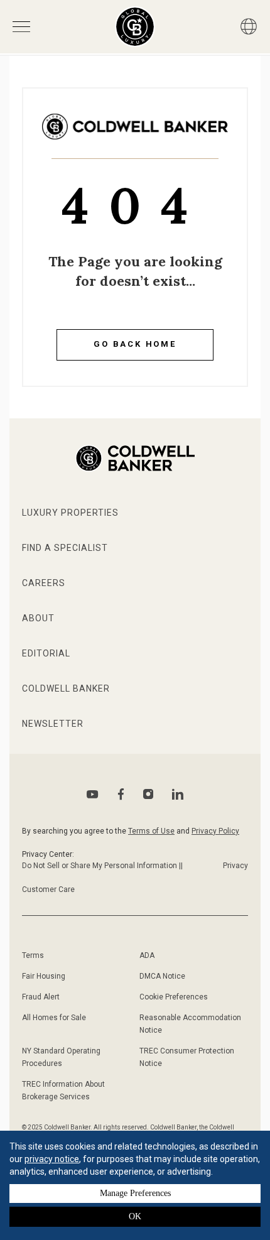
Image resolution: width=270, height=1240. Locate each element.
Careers (43, 583)
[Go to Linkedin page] (177, 794)
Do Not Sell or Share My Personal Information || (102, 865)
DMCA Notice (162, 976)
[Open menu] (21, 26)
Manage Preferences (135, 1193)
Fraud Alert (41, 997)
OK (135, 1216)
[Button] (248, 26)
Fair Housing (43, 976)
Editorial (46, 653)
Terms (33, 955)
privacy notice (51, 1159)
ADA (146, 955)
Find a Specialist (65, 548)
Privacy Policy (215, 831)
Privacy (235, 865)
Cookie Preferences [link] (173, 997)
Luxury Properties (70, 513)
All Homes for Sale (54, 1017)
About (38, 618)
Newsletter (53, 724)
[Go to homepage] (135, 26)
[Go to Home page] (135, 136)
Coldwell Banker (66, 688)
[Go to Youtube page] (93, 794)
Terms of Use (151, 831)
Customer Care (48, 889)
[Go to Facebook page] (120, 794)
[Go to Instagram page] (148, 794)
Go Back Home (135, 344)
